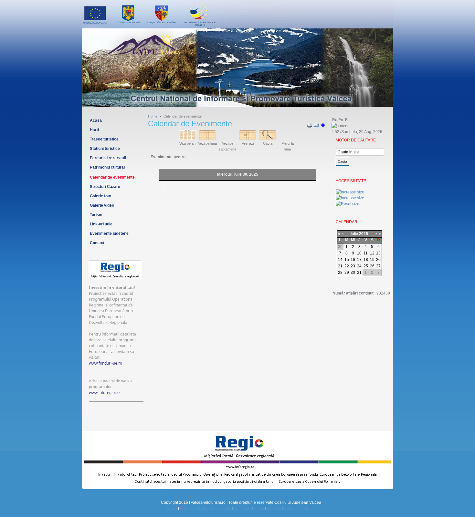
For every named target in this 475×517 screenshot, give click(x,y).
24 (359, 266)
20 (378, 259)
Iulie (354, 234)
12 (372, 253)
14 (340, 259)
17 (359, 259)
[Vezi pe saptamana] (227, 138)
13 (378, 253)
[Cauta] (267, 138)
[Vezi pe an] (187, 138)
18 (366, 259)
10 (359, 253)
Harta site (188, 508)
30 (353, 272)
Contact (274, 508)
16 (353, 259)
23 (353, 266)
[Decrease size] (350, 198)
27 (378, 266)
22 (346, 266)
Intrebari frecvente (215, 508)
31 (359, 272)
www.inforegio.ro (104, 392)
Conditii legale (296, 508)
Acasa (171, 508)
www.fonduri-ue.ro (105, 363)
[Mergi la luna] (288, 138)
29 (346, 272)
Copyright (242, 508)
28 (340, 272)
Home (152, 116)
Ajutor (259, 508)
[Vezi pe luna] (207, 138)
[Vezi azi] (247, 138)
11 (366, 253)
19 (372, 259)
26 (372, 266)
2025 (363, 234)
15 (346, 259)
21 (340, 266)
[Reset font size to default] (347, 204)
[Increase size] (350, 192)
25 (366, 266)
